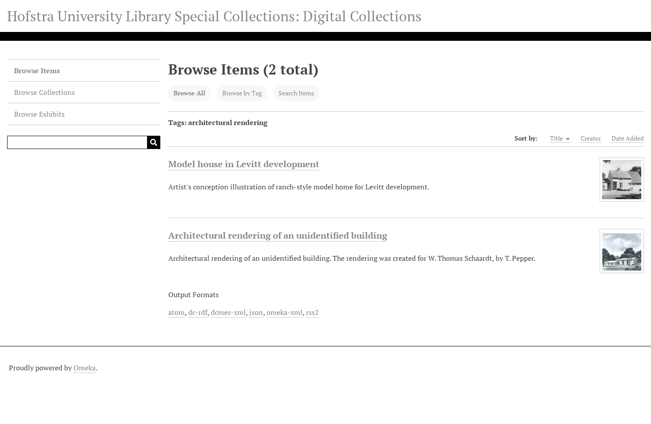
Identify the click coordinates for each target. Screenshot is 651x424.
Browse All (189, 93)
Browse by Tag (242, 93)
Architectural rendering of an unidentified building (277, 235)
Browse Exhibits (39, 114)
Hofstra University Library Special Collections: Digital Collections (214, 16)
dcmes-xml (228, 312)
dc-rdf (197, 312)
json (256, 312)
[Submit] (153, 142)
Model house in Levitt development (243, 164)
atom (176, 312)
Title (557, 138)
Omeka (85, 368)
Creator (591, 138)
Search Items (296, 93)
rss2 (312, 312)
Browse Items (37, 70)
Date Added (628, 138)
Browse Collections (44, 92)
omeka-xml (284, 312)
